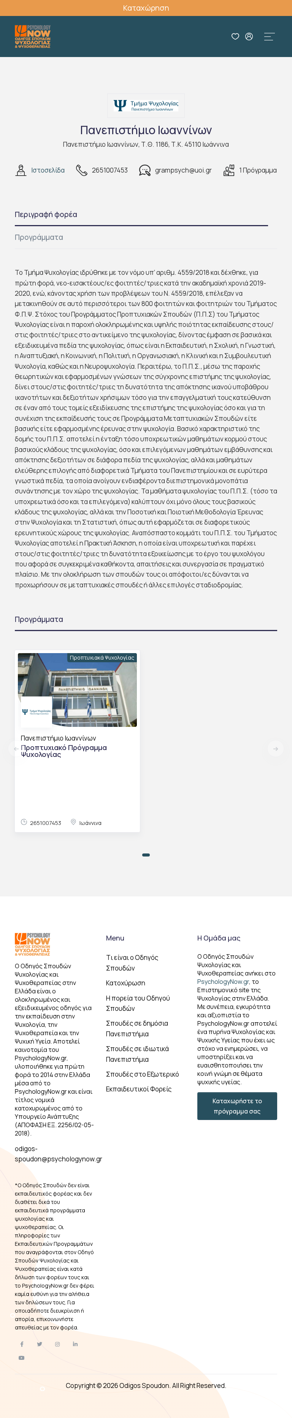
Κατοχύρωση (125, 983)
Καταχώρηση (146, 8)
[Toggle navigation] (269, 36)
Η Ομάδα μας (218, 938)
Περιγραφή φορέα (46, 214)
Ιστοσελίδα (48, 170)
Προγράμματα (39, 237)
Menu (115, 938)
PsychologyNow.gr (223, 981)
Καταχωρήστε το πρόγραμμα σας (237, 1106)
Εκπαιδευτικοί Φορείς (138, 1089)
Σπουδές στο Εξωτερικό (142, 1074)
